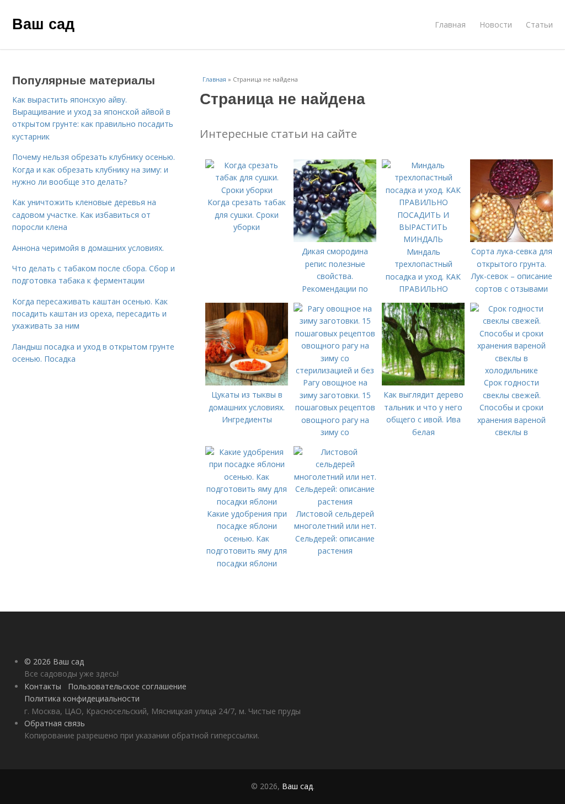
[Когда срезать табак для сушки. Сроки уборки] (246, 190)
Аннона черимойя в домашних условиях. (88, 248)
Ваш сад (43, 23)
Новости (495, 24)
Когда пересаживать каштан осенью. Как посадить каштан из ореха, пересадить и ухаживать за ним (90, 313)
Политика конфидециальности (82, 698)
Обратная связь (54, 723)
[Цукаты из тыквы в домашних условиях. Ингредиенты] (246, 382)
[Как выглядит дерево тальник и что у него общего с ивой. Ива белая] (423, 382)
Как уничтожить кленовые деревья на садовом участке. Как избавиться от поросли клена (84, 214)
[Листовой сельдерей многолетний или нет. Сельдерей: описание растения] (335, 501)
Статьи (539, 24)
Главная (450, 24)
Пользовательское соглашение (127, 686)
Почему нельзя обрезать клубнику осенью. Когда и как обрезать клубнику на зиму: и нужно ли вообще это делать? (93, 169)
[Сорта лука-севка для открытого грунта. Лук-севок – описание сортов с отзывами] (511, 239)
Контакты (42, 686)
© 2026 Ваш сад (54, 661)
